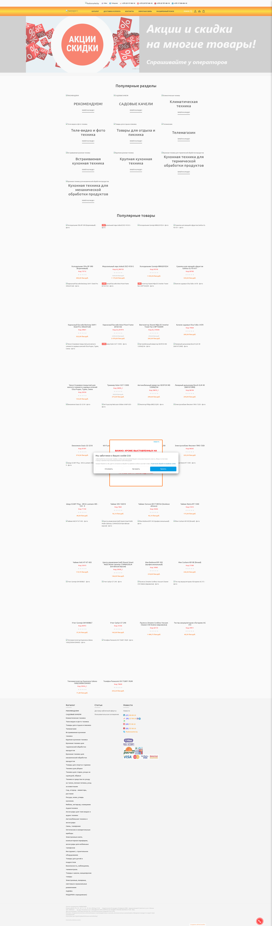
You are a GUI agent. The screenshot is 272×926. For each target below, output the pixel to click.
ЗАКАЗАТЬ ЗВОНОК (261, 921)
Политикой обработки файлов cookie (163, 463)
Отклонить (109, 469)
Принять (163, 469)
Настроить (136, 469)
